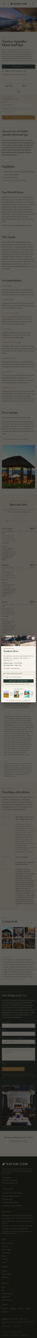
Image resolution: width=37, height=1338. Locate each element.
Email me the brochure (18, 681)
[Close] (33, 638)
